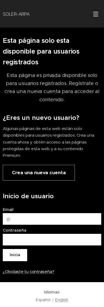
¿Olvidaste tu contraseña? (28, 271)
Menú (95, 13)
